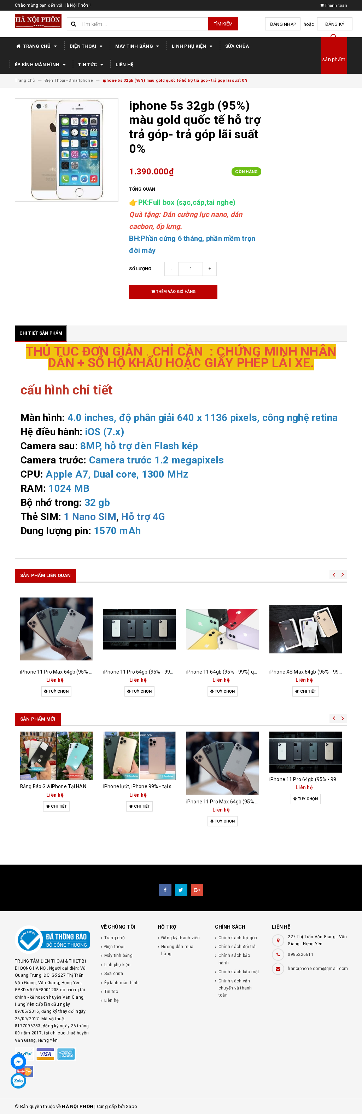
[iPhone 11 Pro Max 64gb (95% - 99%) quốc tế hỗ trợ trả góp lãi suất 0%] (56, 629)
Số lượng (140, 268)
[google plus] (197, 890)
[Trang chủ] (38, 21)
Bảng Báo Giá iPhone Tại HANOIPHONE (63, 786)
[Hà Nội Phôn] (52, 940)
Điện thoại (84, 46)
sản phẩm (333, 59)
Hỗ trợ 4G (143, 517)
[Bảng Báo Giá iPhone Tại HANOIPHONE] (56, 756)
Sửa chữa (237, 46)
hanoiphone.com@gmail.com (318, 968)
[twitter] (181, 890)
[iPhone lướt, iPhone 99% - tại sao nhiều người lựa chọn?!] (139, 756)
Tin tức (88, 64)
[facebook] (165, 890)
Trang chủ (37, 46)
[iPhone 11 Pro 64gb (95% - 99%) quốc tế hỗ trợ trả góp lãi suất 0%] (139, 629)
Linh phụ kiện (190, 46)
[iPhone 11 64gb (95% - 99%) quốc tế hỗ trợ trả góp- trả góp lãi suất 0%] (222, 629)
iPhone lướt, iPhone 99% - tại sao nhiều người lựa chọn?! (166, 786)
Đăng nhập (283, 24)
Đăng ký (335, 24)
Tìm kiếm (223, 24)
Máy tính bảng (134, 46)
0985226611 (301, 954)
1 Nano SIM (90, 517)
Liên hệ (124, 64)
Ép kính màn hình (37, 64)
